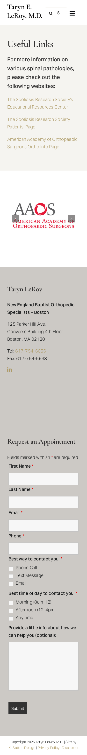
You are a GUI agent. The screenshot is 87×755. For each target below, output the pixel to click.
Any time (24, 618)
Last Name (20, 490)
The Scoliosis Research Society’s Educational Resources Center (40, 103)
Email (15, 513)
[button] (15, 218)
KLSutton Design (21, 748)
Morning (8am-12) (33, 602)
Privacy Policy (49, 748)
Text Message (30, 576)
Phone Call (26, 568)
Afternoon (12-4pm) (36, 610)
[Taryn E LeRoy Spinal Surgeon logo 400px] (24, 6)
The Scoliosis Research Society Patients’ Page (38, 123)
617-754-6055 (30, 351)
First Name (21, 466)
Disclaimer (70, 748)
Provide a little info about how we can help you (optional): (42, 631)
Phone (16, 536)
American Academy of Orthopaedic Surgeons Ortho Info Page (42, 143)
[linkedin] (9, 369)
